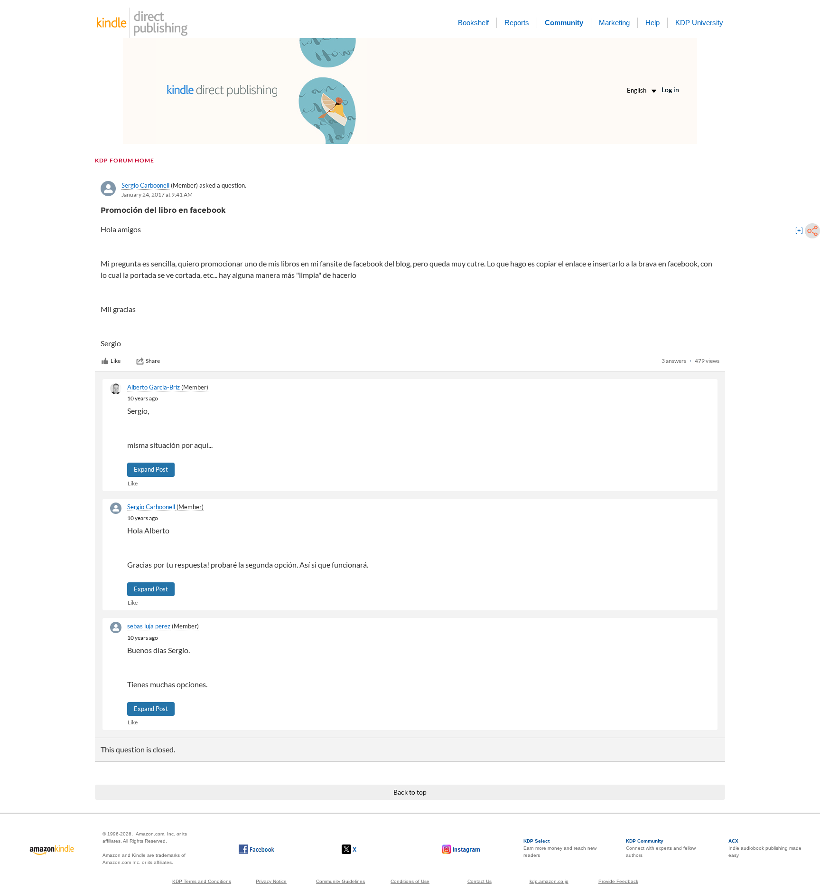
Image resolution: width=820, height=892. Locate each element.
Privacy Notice (271, 881)
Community (564, 23)
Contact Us (479, 881)
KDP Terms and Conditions (201, 881)
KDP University (699, 23)
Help (652, 23)
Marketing (614, 23)
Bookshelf (473, 23)
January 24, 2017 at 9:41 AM (157, 194)
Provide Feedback (618, 881)
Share (153, 360)
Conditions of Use (410, 881)
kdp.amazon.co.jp (549, 881)
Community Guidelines (340, 881)
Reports (516, 23)
